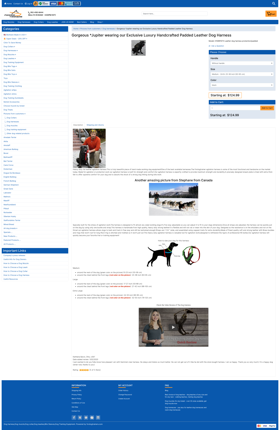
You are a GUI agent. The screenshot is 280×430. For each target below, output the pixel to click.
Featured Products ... (12, 240)
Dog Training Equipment (14, 62)
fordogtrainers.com (95, 424)
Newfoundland (10, 204)
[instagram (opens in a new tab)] (98, 417)
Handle (214, 58)
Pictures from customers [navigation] (90, 29)
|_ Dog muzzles (11, 125)
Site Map (75, 407)
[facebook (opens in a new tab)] (74, 417)
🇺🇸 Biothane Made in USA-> (15, 35)
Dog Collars (39, 22)
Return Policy (76, 399)
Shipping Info (76, 390)
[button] (273, 3)
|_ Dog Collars (10, 118)
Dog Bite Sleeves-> (11, 82)
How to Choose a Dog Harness (16, 275)
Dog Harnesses (24, 22)
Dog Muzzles (8, 22)
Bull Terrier (8, 161)
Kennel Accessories (11, 102)
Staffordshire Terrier (12, 220)
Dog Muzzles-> (10, 54)
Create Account (124, 399)
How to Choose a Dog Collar (16, 271)
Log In (29, 4)
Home (9, 4)
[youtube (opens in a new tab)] (92, 417)
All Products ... (10, 244)
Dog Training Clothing (13, 86)
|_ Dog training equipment (15, 129)
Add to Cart (267, 108)
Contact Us (18, 4)
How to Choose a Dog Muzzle (16, 263)
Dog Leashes (52, 22)
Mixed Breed (9, 224)
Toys (6, 78)
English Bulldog (10, 177)
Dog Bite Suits (9, 70)
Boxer (6, 153)
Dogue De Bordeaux (12, 173)
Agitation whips (10, 90)
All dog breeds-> (10, 228)
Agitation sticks (10, 94)
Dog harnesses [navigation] (109, 29)
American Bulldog (11, 149)
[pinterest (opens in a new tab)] (86, 417)
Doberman (8, 169)
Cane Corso (8, 165)
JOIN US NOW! (67, 22)
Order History (123, 390)
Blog (92, 22)
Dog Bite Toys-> (10, 74)
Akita (6, 141)
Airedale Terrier (10, 137)
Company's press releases (14, 255)
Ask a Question (217, 46)
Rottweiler (8, 212)
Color (213, 80)
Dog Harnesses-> (11, 50)
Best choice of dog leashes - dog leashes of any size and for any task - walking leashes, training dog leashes (186, 396)
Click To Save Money (12, 42)
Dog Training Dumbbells (14, 98)
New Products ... (10, 236)
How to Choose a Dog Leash (15, 267)
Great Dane (8, 189)
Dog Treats (8, 110)
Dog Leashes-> (10, 58)
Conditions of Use (78, 403)
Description (78, 125)
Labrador (7, 193)
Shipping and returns (95, 125)
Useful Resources (11, 279)
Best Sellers (82, 22)
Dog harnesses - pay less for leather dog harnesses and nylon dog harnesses (185, 409)
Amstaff (7, 145)
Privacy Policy (77, 395)
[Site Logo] (13, 13)
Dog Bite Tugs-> (10, 66)
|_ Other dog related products (16, 133)
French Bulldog (10, 181)
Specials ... (8, 232)
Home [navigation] (75, 29)
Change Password (125, 395)
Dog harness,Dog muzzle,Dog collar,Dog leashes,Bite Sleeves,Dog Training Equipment (39, 424)
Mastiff (6, 200)
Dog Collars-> (9, 46)
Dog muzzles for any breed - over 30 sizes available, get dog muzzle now (185, 402)
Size (213, 69)
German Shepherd (11, 185)
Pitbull (6, 208)
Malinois (7, 197)
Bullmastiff (8, 157)
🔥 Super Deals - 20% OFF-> (15, 39)
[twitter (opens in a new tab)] (80, 417)
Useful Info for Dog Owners (15, 259)
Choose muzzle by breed (14, 106)
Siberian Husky (10, 216)
